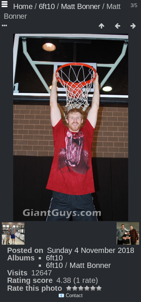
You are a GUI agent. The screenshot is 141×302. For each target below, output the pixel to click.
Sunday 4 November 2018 (90, 250)
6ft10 (47, 6)
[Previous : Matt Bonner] (117, 26)
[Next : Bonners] (133, 26)
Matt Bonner (80, 6)
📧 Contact (70, 295)
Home (22, 6)
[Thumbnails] (101, 26)
